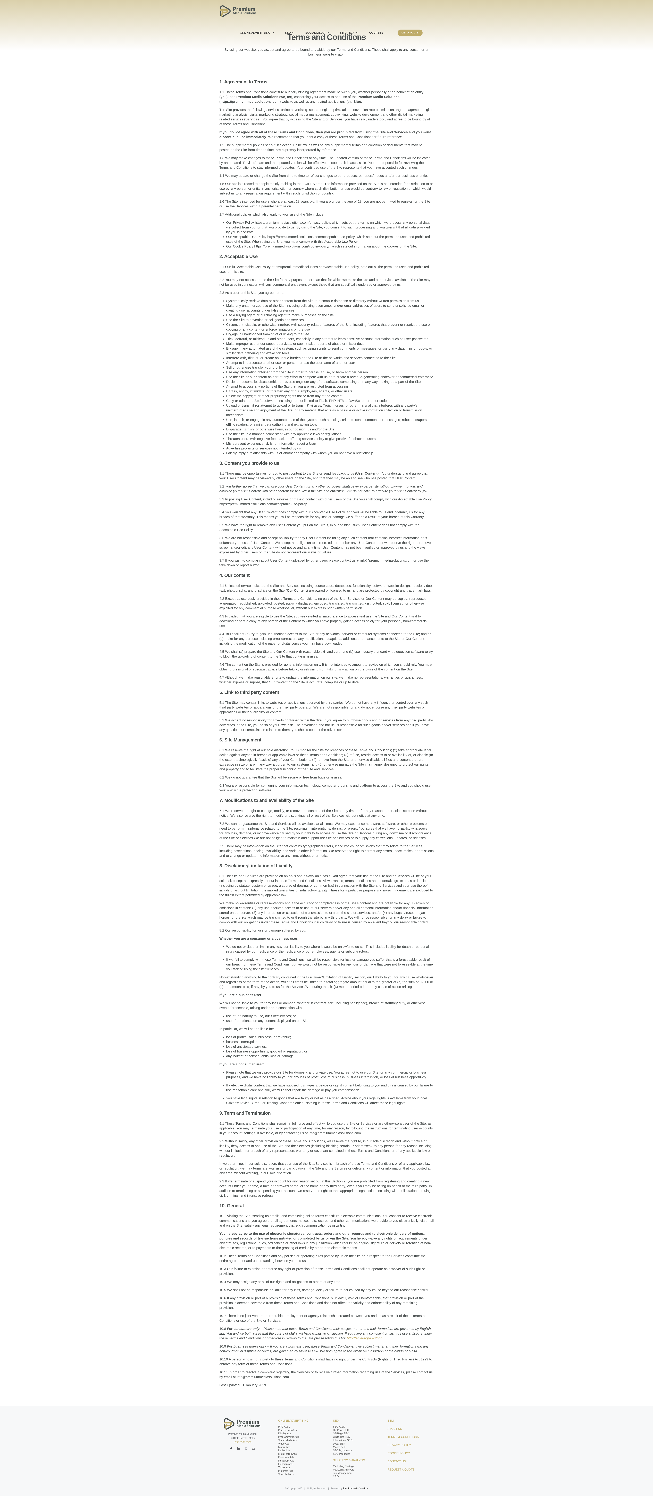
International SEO (343, 1440)
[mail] (253, 1448)
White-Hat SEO (341, 1436)
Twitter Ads (284, 1467)
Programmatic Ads (288, 1436)
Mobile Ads (284, 1447)
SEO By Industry (342, 1450)
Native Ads (284, 1450)
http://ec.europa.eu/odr (364, 1338)
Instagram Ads (286, 1460)
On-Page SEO (341, 1430)
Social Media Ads (287, 1440)
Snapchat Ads (286, 1474)
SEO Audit (339, 1426)
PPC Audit (284, 1426)
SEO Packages (341, 1453)
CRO (336, 1476)
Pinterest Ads (285, 1470)
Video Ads (283, 1443)
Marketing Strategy (343, 1466)
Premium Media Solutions (355, 1488)
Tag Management (342, 1473)
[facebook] (231, 1448)
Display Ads (284, 1433)
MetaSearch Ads (287, 1453)
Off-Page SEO (341, 1433)
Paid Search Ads (287, 1430)
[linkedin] (238, 1448)
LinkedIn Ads (285, 1464)
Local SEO (339, 1443)
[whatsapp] (246, 1448)
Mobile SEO (339, 1447)
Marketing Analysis (343, 1469)
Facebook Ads (286, 1457)
